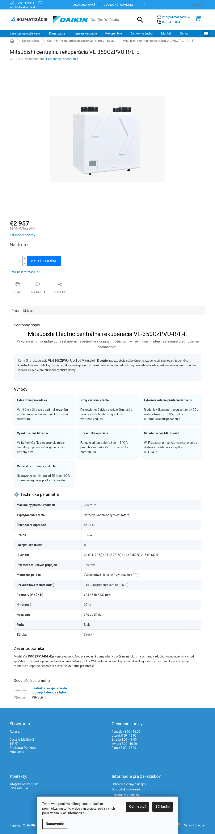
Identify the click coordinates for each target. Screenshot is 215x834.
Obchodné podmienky (118, 4)
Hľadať (140, 20)
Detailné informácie (23, 272)
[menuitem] (25, 33)
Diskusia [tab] (28, 310)
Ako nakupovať (84, 4)
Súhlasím (162, 807)
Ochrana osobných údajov (129, 784)
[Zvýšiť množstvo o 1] (24, 258)
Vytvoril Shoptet (194, 825)
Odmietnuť (137, 807)
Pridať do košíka (43, 261)
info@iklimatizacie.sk (176, 17)
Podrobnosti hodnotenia (62, 59)
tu (84, 813)
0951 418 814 (171, 22)
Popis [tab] (15, 310)
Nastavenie (55, 824)
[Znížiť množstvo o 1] (24, 263)
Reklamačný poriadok (126, 795)
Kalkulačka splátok (22, 235)
